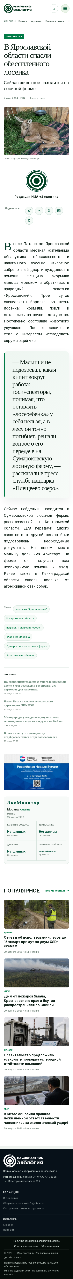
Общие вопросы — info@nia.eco (23, 1203)
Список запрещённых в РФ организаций (36, 1246)
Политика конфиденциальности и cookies (36, 1241)
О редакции (10, 1197)
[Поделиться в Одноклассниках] (49, 211)
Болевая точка (55, 21)
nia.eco (17, 1257)
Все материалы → (57, 890)
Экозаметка (14, 36)
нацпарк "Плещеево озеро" (23, 627)
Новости (8, 1229)
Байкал (22, 21)
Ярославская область (20, 655)
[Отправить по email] (59, 211)
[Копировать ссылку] (29, 221)
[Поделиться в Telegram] (29, 211)
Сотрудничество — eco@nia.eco (23, 1208)
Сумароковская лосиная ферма (26, 646)
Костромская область (20, 618)
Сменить (25, 809)
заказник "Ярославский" (31, 609)
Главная (8, 1224)
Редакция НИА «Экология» (37, 197)
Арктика (36, 21)
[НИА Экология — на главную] (18, 8)
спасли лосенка (41, 580)
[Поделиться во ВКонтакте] (39, 211)
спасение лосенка (18, 636)
